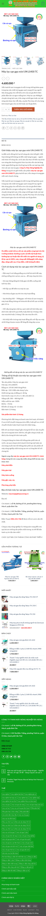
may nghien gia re (30, 794)
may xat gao (6, 804)
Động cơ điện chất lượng (9, 863)
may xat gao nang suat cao (34, 804)
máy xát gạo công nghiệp (26, 836)
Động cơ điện (32, 857)
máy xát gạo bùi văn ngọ (9, 836)
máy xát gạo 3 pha (22, 832)
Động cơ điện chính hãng (23, 860)
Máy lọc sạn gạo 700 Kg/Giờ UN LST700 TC (11, 577)
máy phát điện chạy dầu (9, 815)
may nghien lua (23, 797)
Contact (31, 910)
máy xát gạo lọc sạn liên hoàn (11, 843)
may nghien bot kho (17, 794)
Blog (25, 910)
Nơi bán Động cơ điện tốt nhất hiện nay (14, 857)
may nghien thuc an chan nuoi (27, 801)
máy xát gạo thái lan (8, 850)
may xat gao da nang (18, 804)
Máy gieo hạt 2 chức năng (10, 811)
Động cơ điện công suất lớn (27, 863)
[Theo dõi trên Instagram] (7, 756)
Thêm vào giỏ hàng (23, 109)
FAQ (37, 910)
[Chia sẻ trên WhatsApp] (3, 128)
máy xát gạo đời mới (23, 850)
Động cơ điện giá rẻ (27, 867)
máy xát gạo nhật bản (26, 846)
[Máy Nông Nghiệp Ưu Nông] (23, 3)
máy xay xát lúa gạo (8, 832)
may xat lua (5, 808)
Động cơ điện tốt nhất (9, 870)
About (9, 910)
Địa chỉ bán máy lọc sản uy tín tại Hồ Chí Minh (18, 119)
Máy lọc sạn (5, 121)
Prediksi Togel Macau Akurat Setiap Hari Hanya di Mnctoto (25, 780)
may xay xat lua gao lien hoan (20, 808)
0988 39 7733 (6, 749)
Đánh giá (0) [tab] (6, 145)
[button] (3, 3)
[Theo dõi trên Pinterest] (19, 756)
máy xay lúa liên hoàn (8, 818)
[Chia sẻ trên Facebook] (7, 128)
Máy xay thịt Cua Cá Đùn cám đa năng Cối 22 (16, 825)
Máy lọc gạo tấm (38, 119)
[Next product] (3, 78)
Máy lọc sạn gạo (14, 121)
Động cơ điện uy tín (23, 870)
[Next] (41, 33)
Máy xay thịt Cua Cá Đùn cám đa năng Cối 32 (16, 829)
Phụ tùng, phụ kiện (9, 485)
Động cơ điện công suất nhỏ (10, 867)
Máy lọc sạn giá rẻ (25, 121)
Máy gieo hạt (6, 470)
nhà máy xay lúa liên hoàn (10, 853)
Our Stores (17, 910)
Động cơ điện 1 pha (8, 860)
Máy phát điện (7, 465)
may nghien (5, 794)
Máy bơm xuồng (8, 475)
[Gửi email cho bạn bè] (15, 128)
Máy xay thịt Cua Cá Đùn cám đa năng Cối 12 (16, 822)
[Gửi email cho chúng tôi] (15, 756)
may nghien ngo (34, 797)
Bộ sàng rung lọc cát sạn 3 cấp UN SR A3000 (34, 577)
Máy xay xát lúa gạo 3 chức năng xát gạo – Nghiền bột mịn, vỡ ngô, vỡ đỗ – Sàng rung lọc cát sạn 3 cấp (25, 772)
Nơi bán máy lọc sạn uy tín (15, 123)
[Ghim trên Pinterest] (19, 128)
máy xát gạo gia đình (8, 839)
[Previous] (5, 33)
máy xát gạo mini (27, 843)
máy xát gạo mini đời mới (10, 846)
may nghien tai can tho (9, 801)
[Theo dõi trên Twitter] (11, 756)
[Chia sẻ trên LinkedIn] (23, 128)
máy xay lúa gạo (24, 815)
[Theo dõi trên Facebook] (3, 756)
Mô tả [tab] (4, 141)
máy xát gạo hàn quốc (23, 839)
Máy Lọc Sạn (17, 68)
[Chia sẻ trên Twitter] (11, 128)
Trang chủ (6, 68)
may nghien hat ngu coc (9, 797)
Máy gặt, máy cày (8, 480)
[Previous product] (7, 78)
